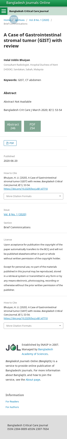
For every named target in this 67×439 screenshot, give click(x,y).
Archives (20, 20)
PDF (11, 143)
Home (7, 20)
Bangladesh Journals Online (28, 2)
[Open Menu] (3, 11)
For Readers (12, 401)
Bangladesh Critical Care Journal (29, 11)
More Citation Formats (18, 196)
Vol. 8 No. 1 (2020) (39, 20)
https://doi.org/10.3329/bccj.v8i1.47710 (26, 188)
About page (33, 379)
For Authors (12, 407)
